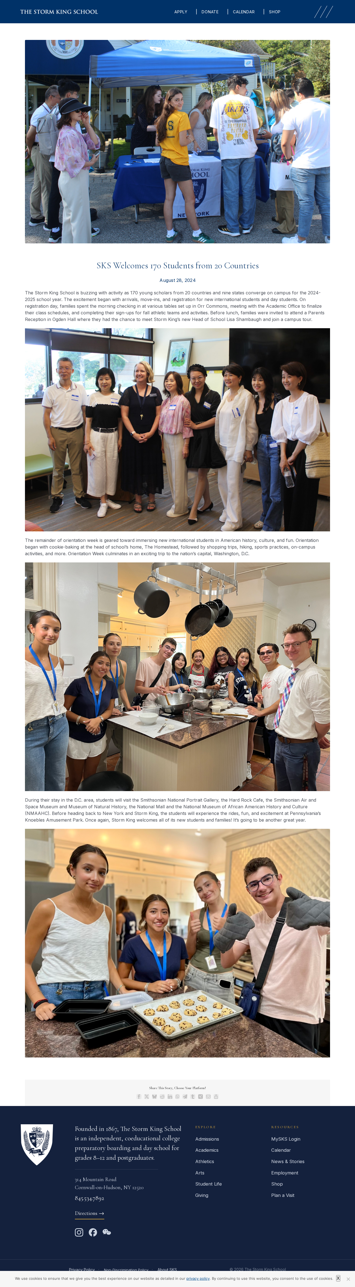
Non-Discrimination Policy (126, 1270)
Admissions (207, 1139)
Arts (199, 1173)
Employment (284, 1173)
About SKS (167, 1269)
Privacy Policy (82, 1269)
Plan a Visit (283, 1195)
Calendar (281, 1150)
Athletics (204, 1161)
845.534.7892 (89, 1198)
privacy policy (198, 1278)
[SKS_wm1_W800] (59, 12)
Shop (277, 1184)
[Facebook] (93, 1232)
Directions (89, 1213)
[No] (348, 1279)
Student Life (208, 1184)
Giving (201, 1195)
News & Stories (288, 1161)
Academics (207, 1150)
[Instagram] (79, 1232)
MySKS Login (285, 1139)
